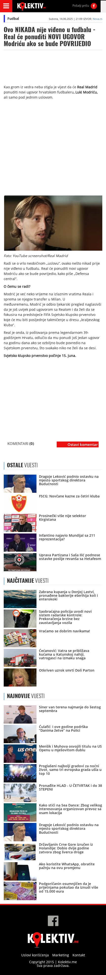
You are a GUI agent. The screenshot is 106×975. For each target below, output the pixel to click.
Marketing (60, 955)
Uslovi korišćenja (35, 955)
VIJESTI (28, 580)
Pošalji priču (80, 5)
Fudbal (13, 18)
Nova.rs (97, 19)
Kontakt (78, 955)
